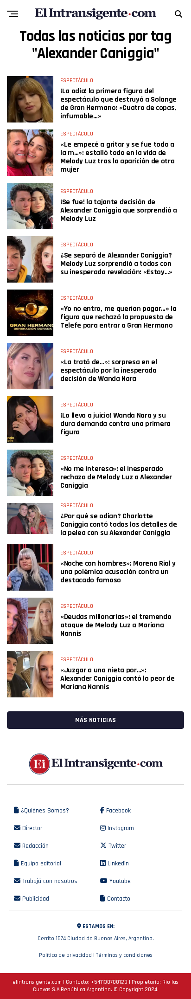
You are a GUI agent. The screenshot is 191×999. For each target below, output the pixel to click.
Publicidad (34, 899)
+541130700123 (109, 982)
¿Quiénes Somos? (44, 810)
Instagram (120, 828)
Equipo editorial (40, 863)
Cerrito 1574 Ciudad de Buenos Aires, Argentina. (96, 932)
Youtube (119, 881)
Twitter (116, 846)
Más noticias (95, 720)
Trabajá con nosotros (48, 881)
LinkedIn (117, 863)
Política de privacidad (65, 955)
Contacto (117, 899)
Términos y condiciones (124, 955)
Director (31, 828)
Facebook (117, 810)
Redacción (34, 846)
